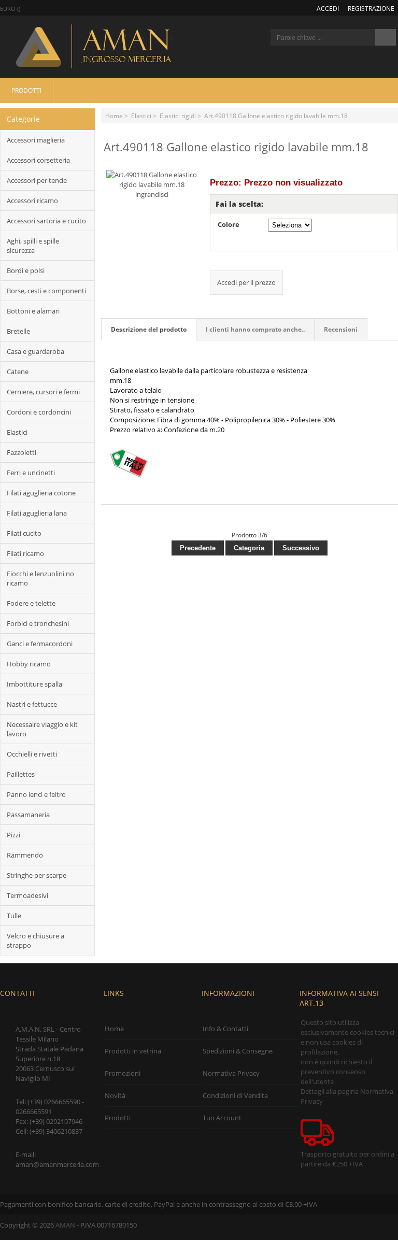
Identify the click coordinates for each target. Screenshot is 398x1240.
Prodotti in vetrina (133, 1051)
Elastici (141, 115)
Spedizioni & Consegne (238, 1051)
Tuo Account (222, 1117)
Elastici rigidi (178, 115)
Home (114, 115)
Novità (115, 1095)
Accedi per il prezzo (246, 282)
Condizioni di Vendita (235, 1095)
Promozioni (122, 1073)
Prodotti (26, 90)
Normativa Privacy (231, 1073)
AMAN (65, 1225)
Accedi (328, 8)
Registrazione (371, 8)
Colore (228, 224)
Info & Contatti (225, 1028)
